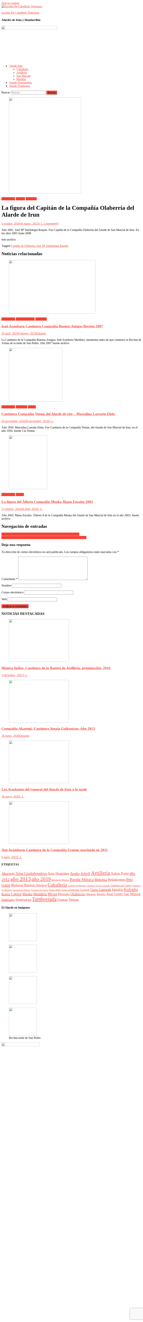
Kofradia (131, 889)
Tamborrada (44, 899)
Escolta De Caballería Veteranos (20, 12)
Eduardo (41, 333)
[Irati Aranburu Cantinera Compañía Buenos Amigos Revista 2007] (71, 287)
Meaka (20, 494)
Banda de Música (60, 880)
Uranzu (62, 900)
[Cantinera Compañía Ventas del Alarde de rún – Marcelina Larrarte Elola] (71, 375)
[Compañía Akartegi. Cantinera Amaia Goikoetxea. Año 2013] (71, 701)
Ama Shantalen (58, 873)
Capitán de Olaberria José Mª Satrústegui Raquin (39, 245)
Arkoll (85, 873)
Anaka (75, 873)
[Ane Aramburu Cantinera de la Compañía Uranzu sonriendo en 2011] (71, 823)
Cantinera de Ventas (39, 890)
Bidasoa (17, 885)
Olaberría (31, 198)
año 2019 (41, 879)
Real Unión (115, 894)
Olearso (90, 894)
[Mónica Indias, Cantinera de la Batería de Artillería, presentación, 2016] (71, 640)
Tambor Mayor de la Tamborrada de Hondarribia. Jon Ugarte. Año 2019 (43, 537)
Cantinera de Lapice (121, 885)
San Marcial (23, 75)
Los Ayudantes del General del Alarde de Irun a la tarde (44, 789)
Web (4, 599)
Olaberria (77, 894)
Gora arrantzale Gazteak (75, 889)
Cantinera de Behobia (77, 886)
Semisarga (23, 899)
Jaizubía (117, 890)
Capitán (20, 198)
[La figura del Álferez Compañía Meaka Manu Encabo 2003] (71, 462)
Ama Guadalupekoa (31, 873)
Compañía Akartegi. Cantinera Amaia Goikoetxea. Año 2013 (48, 728)
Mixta (52, 894)
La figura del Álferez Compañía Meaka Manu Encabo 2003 (47, 502)
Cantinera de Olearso (21, 890)
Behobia (101, 879)
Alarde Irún (16, 65)
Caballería (22, 69)
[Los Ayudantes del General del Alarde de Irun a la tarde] (71, 762)
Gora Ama (55, 889)
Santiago (8, 899)
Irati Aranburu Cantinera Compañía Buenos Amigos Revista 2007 (52, 326)
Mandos (21, 79)
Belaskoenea (116, 880)
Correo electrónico (12, 592)
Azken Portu (120, 873)
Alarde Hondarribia (20, 82)
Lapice (16, 894)
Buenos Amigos (25, 319)
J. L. (41, 223)
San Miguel (132, 894)
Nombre (6, 585)
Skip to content (10, 3)
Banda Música (82, 879)
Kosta (5, 894)
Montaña (64, 894)
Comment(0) (51, 223)
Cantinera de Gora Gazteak (98, 886)
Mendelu (40, 894)
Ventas (32, 406)
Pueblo (101, 894)
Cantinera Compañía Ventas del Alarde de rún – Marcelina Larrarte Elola (58, 414)
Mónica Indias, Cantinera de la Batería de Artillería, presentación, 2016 (55, 668)
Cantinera (41, 319)
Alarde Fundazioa (19, 85)
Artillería (21, 72)
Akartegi (8, 873)
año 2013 (20, 879)
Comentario (9, 579)
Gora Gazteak (100, 889)
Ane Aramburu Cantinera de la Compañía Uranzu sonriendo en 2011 (54, 850)
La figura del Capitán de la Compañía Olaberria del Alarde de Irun (40, 534)
